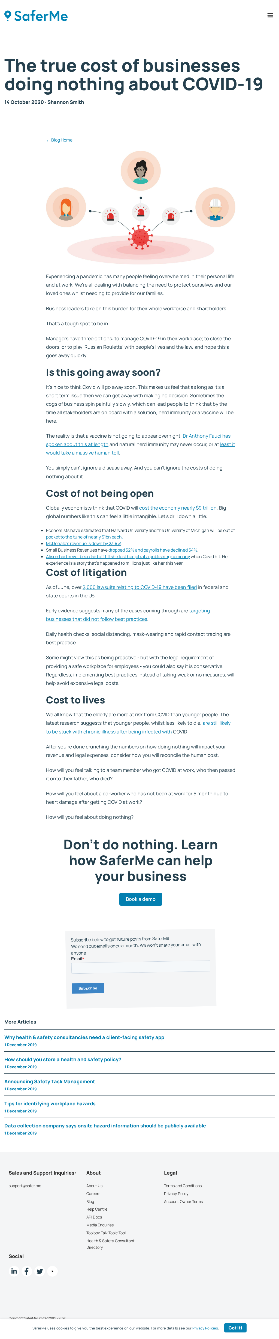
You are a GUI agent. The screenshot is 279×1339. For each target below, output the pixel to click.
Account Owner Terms (183, 1201)
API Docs (94, 1217)
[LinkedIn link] (14, 1271)
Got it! (235, 1328)
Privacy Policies (205, 1328)
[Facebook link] (27, 1271)
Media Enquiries (100, 1224)
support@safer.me (25, 1185)
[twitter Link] (39, 1271)
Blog (90, 1201)
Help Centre (96, 1209)
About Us (94, 1185)
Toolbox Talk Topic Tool (106, 1232)
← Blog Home (59, 140)
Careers (93, 1193)
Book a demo (141, 899)
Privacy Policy (176, 1193)
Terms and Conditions (183, 1185)
